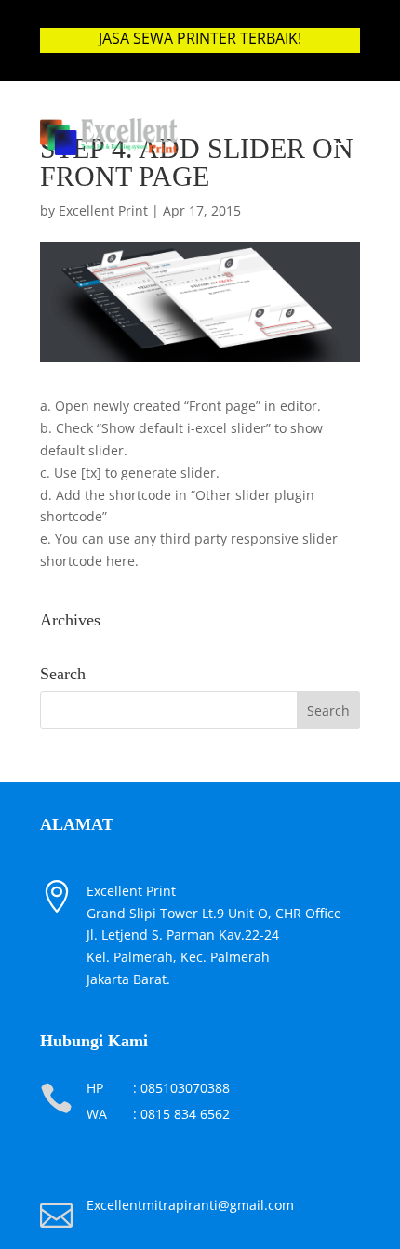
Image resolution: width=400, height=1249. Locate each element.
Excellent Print (103, 210)
